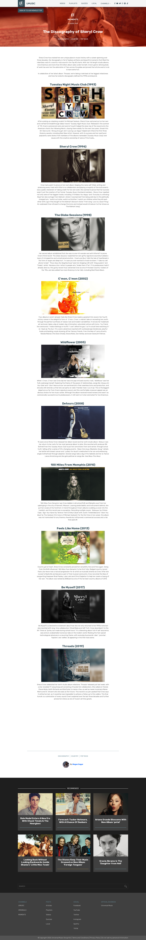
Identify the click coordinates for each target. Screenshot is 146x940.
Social (76, 902)
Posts (48, 902)
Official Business (108, 902)
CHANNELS (22, 902)
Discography (63, 39)
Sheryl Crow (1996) (73, 146)
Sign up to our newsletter (30, 10)
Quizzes (84, 3)
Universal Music (107, 905)
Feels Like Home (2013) (73, 528)
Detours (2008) (73, 403)
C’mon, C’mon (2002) (73, 278)
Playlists (73, 3)
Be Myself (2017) (73, 587)
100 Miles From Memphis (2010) (73, 464)
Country (74, 39)
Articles (49, 905)
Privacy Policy (95, 938)
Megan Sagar (78, 764)
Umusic (21, 905)
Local (94, 3)
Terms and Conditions (80, 938)
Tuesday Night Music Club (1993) (73, 84)
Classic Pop (73, 23)
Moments (22, 915)
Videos (62, 3)
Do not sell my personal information (115, 938)
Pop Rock (84, 39)
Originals (22, 910)
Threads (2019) (73, 646)
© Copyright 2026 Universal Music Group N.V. (54, 938)
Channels (105, 3)
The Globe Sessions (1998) (73, 215)
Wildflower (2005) (73, 342)
